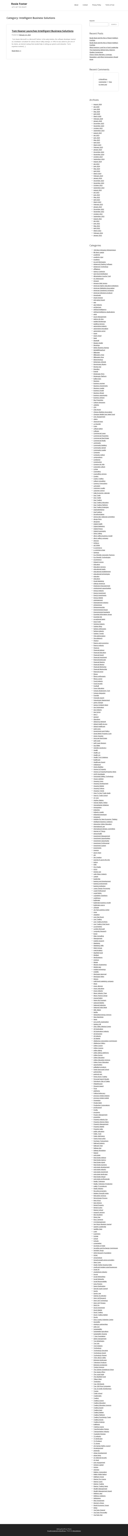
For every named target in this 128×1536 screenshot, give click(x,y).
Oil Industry (97, 1036)
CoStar (96, 469)
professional (98, 1107)
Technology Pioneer (100, 1355)
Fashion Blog (98, 626)
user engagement (99, 1462)
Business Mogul (99, 393)
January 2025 (98, 150)
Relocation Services (100, 1196)
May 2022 (97, 226)
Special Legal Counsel (101, 1289)
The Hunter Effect (99, 1372)
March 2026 (97, 116)
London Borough (99, 929)
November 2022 (99, 211)
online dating (98, 1050)
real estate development (102, 1167)
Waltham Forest (99, 1477)
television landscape (100, 1360)
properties (97, 1117)
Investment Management (102, 836)
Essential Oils (98, 617)
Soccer (96, 1274)
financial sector (98, 672)
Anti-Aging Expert (99, 300)
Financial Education (100, 652)
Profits (96, 1110)
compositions (98, 457)
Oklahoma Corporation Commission (105, 1041)
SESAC (96, 1255)
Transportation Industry (101, 1431)
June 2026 (97, 109)
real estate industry (100, 1169)
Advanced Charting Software (103, 264)
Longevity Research (100, 931)
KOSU (95, 869)
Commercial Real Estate (101, 438)
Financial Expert (99, 655)
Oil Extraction (98, 1034)
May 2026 (97, 112)
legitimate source (99, 905)
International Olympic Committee (104, 829)
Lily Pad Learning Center (101, 910)
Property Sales (98, 1129)
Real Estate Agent (99, 1162)
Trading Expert (98, 1408)
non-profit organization (101, 1022)
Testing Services (99, 1367)
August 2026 (98, 104)
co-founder (97, 424)
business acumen (99, 383)
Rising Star (97, 1217)
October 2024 (98, 157)
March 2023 (97, 202)
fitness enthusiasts (100, 676)
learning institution (100, 886)
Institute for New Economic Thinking (105, 819)
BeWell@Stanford (99, 350)
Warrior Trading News (101, 1486)
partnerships (98, 1072)
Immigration (98, 807)
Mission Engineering (100, 965)
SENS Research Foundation (102, 1253)
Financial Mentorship (100, 669)
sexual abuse (98, 1258)
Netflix (96, 1012)
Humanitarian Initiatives (101, 805)
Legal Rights (98, 893)
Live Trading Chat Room (102, 924)
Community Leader (100, 450)
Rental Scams (98, 1208)
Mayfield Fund (98, 953)
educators (97, 579)
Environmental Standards (102, 612)
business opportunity (100, 395)
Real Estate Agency (100, 1160)
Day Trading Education (101, 502)
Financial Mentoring (100, 667)
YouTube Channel (99, 1510)
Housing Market (99, 786)
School (96, 1239)
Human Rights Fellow (100, 803)
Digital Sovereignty (100, 531)
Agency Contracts (99, 271)
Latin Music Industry (100, 874)
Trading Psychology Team (102, 1417)
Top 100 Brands (99, 1384)
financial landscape (100, 660)
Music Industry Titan (100, 993)
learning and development (102, 881)
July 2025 (96, 135)
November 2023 (99, 183)
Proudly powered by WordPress (56, 1531)
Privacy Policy (96, 5)
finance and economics (101, 643)
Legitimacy (97, 898)
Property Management (101, 1124)
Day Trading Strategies (101, 507)
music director (98, 986)
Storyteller (97, 1322)
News (95, 1019)
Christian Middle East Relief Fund (104, 414)
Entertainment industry (101, 603)
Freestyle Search (99, 698)
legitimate (97, 900)
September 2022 (99, 216)
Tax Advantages (99, 1341)
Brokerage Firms (99, 374)
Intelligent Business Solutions (103, 822)
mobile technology (100, 969)
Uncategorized (98, 1448)
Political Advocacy (99, 1093)
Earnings (96, 552)
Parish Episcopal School (101, 1069)
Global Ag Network (100, 722)
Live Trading (98, 919)
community (97, 443)
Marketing (97, 943)
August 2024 (98, 161)
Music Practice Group (100, 996)
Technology (97, 1348)
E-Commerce (98, 548)
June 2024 (97, 166)
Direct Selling (98, 533)
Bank (95, 338)
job (95, 855)
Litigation (97, 915)
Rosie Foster (19, 4)
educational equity (100, 569)
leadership (97, 879)
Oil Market (97, 1038)
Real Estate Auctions (100, 1165)
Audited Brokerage (100, 321)
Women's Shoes (99, 1503)
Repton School (98, 1210)
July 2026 (96, 107)
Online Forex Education (101, 1062)
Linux (95, 912)
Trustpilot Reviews (100, 1434)
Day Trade (97, 495)
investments (97, 848)
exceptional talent (99, 619)
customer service (99, 490)
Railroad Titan (98, 1146)
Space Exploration (99, 1286)
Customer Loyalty (99, 488)
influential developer (100, 814)
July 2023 (96, 192)
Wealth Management (100, 1489)
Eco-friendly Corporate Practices (104, 555)
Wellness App (98, 1493)
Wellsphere (97, 1498)
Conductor (97, 460)
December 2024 (99, 152)
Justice (96, 862)
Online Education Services (102, 1060)
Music (95, 984)
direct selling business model (103, 536)
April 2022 (97, 228)
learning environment (100, 884)
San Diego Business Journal (102, 1224)
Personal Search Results (101, 1079)
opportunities (98, 1065)
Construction (98, 462)
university (97, 1450)
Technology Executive (101, 1350)
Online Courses (98, 1048)
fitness (96, 674)
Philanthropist (98, 1084)
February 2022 (98, 233)
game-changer (98, 702)
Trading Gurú (98, 1410)
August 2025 (98, 133)
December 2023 (99, 181)
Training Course (99, 1427)
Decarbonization (99, 514)
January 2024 (98, 178)
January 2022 (98, 235)
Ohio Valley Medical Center (102, 1026)
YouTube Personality (100, 1512)
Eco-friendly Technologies (102, 557)
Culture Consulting (99, 481)
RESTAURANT (98, 1215)
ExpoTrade (97, 622)
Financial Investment (100, 657)
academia (97, 255)
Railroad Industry (99, 1143)
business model (99, 390)
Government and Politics (102, 731)
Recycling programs (100, 1191)
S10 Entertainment (100, 1222)
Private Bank (98, 1103)
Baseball (96, 340)
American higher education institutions (106, 286)
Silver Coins (97, 1262)
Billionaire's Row (99, 355)
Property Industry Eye (101, 1119)
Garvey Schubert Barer (101, 705)
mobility (96, 972)
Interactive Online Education (103, 824)
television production (100, 1365)
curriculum (97, 486)
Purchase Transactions (101, 1141)
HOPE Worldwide (99, 774)
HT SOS (96, 798)
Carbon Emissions (99, 402)
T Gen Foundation (99, 1336)
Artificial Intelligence (100, 309)
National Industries (100, 1005)
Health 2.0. (97, 755)
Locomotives (98, 926)
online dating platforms (101, 1053)
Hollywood (97, 764)
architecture (97, 307)
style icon (97, 1327)
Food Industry (98, 681)
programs (97, 1112)
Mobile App (97, 967)
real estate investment (101, 1172)
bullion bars (97, 379)
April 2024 (97, 171)
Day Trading (98, 500)
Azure (95, 333)
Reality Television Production (103, 1184)
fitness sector (98, 679)
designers (97, 522)
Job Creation (98, 857)
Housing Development (101, 783)
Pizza (95, 1088)
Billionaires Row (99, 357)
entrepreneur (98, 605)
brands (96, 371)
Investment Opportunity (101, 841)
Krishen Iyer (97, 872)
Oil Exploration (98, 1029)
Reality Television (99, 1181)
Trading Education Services (102, 1405)
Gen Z (95, 714)
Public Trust (97, 1134)
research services (99, 1212)
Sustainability (98, 1329)
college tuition (98, 429)
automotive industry (100, 326)
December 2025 (99, 123)
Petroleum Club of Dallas (102, 1081)
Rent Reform (98, 1203)
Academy (97, 259)
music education (99, 988)
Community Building (100, 445)
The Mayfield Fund (100, 1377)
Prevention (97, 1100)
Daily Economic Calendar (102, 493)
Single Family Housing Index (103, 1265)
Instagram (97, 817)
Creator (96, 476)
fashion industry (99, 631)
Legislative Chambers (101, 895)
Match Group (98, 948)
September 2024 (99, 159)
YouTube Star (98, 1515)
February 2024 (98, 176)
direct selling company (101, 538)
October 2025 (98, 128)
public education (99, 1131)
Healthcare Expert (99, 762)
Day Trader (97, 498)
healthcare (97, 760)
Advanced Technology (101, 267)
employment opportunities (102, 588)
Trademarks (98, 1396)
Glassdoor (97, 719)
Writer (95, 1508)
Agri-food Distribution (101, 274)
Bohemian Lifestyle (100, 362)
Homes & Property (100, 769)
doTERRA (97, 545)
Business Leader (99, 388)
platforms (97, 1091)
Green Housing (98, 736)
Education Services (100, 567)
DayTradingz (98, 512)
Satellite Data (98, 1229)
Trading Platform (99, 1415)
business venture (99, 398)
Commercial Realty (100, 441)
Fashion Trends (99, 633)
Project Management (100, 1115)
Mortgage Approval (100, 974)
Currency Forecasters (100, 483)
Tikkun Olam (98, 1379)
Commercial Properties (101, 436)
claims (96, 419)
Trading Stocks (98, 1420)
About (76, 5)
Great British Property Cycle (103, 733)
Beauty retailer (98, 343)
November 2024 (99, 154)
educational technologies (102, 574)
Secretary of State (99, 1246)
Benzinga (97, 345)
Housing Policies (99, 788)
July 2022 (96, 221)
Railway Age (97, 1148)
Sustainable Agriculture (101, 1331)
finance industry (99, 645)
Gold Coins (97, 729)
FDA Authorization (99, 636)
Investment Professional (101, 843)
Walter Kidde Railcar (100, 1474)
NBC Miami (97, 1010)
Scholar (96, 1236)
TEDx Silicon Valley (100, 1358)
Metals (96, 962)
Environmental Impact (101, 610)
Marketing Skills (99, 945)
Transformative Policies (101, 1429)
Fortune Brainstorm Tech (102, 691)
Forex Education (99, 688)
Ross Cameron (98, 1219)
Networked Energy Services (102, 1015)
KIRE (95, 864)
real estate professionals (102, 1179)
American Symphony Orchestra (104, 290)
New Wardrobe (99, 1017)
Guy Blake (97, 745)
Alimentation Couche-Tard (102, 276)
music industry (98, 991)
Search (92, 21)
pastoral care (98, 1074)
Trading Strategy (99, 1422)
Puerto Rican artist (100, 1138)
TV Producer (98, 1441)
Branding (97, 369)
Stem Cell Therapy (100, 1303)
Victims (96, 1467)
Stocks (96, 1317)
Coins (95, 426)
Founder (96, 695)
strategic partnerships (101, 1324)
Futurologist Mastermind (102, 700)
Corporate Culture (99, 467)
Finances (96, 648)
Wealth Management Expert (103, 1491)
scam (95, 1231)
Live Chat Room (99, 917)
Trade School (98, 1393)
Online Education (99, 1057)
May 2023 (97, 197)
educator (96, 576)
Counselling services (100, 474)
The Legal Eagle (99, 1374)
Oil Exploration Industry (101, 1031)
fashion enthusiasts (100, 629)
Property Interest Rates (101, 1122)
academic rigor (98, 257)
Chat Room (97, 409)
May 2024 (97, 169)
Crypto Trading (99, 479)
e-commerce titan (99, 550)
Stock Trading (98, 1312)
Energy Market (98, 598)
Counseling (97, 471)
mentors (96, 960)
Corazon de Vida (99, 464)
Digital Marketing (99, 526)
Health (96, 750)
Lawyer (96, 876)
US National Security (100, 1458)
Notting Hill (97, 1024)
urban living (97, 1455)
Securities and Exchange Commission (106, 1248)
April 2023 (97, 200)
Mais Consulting (99, 936)
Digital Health (98, 524)
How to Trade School (101, 795)
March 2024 (97, 173)
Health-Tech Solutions (101, 757)
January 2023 (98, 207)
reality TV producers (100, 1186)
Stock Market (98, 1310)
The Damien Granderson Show (104, 1369)
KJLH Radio (97, 867)
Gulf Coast (97, 741)
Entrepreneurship (99, 607)
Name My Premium (100, 1000)
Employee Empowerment (102, 586)
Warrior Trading (99, 1484)
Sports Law (97, 1293)
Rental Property (99, 1205)
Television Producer (100, 1362)
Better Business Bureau (101, 348)
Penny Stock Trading (100, 1077)
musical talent (98, 998)
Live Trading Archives (101, 922)
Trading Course (99, 1401)
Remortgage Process (100, 1198)
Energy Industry (99, 591)
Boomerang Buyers (100, 364)
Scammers (97, 1234)
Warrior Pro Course (100, 1479)
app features (98, 305)
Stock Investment (99, 1308)
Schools (96, 1241)
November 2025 (99, 126)
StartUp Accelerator (100, 1296)
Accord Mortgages (100, 262)
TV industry (97, 1436)
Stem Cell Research (100, 1298)
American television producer (103, 293)
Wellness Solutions (100, 1496)
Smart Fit (96, 1269)
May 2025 (97, 140)
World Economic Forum (101, 1505)
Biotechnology (98, 360)
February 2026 (98, 119)
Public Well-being (99, 1136)
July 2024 (96, 164)
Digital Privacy (98, 529)
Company (97, 452)
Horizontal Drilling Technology (103, 776)
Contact (85, 5)
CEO (95, 407)
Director (96, 541)
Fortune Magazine (99, 693)
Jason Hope (97, 853)
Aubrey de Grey (99, 319)
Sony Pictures (98, 1284)
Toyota (96, 1391)
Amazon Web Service (100, 283)
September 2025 (99, 130)
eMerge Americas (99, 583)
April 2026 (97, 114)
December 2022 (99, 209)
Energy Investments (100, 595)
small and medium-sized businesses (105, 1267)
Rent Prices (97, 1200)
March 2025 (97, 145)
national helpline (99, 1003)
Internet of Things (99, 831)
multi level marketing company (104, 981)
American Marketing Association (104, 288)
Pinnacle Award (99, 1086)
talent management (100, 1339)
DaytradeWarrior (99, 510)
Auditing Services (99, 324)
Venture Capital (99, 1465)
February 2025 (98, 147)
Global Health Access (100, 724)
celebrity (96, 405)
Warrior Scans (98, 1482)
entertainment (98, 600)
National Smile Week (100, 1007)
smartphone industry (100, 1272)
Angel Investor (98, 298)
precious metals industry (102, 1096)
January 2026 (98, 121)
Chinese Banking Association (103, 412)
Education (97, 564)
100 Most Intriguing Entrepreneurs (105, 250)
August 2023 (98, 190)
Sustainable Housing (100, 1334)
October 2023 (98, 185)
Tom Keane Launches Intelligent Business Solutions (43, 31)
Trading (96, 1398)
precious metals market (101, 1098)
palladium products (100, 1067)
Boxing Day (97, 367)
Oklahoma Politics (99, 1043)
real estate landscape (101, 1174)
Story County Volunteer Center (103, 1320)
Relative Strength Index (101, 1193)
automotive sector (100, 331)
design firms (98, 519)
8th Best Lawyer (99, 252)
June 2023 (97, 195)
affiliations (97, 269)
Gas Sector (97, 712)
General (96, 717)
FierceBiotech (98, 638)
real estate (97, 1155)
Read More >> (16, 51)
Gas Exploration (99, 707)
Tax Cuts (96, 1343)
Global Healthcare (99, 726)
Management (98, 938)
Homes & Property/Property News (105, 772)
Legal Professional (100, 891)
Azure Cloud (97, 336)
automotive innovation (101, 329)
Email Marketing (99, 581)
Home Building (98, 767)
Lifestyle (96, 907)
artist (95, 314)
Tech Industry (98, 1346)
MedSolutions (98, 957)
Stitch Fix (96, 1305)
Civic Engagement (99, 417)
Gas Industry (98, 710)
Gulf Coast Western (100, 743)
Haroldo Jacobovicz (100, 748)
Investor (96, 850)
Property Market (99, 1127)
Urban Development (100, 1453)
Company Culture (99, 455)
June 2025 (97, 138)
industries (97, 810)
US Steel (96, 1460)
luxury (95, 934)
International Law (99, 826)
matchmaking (98, 950)
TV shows (97, 1443)
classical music (98, 421)
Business (96, 381)
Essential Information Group (103, 614)
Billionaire (97, 352)
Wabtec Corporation (100, 1472)
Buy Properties (98, 400)
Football (96, 686)
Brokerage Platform (100, 376)
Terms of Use (109, 5)
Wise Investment (99, 1500)
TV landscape (98, 1439)
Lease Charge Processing (102, 888)
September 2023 (99, 188)
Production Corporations (102, 1105)
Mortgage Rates (99, 976)
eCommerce (98, 560)
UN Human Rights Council (102, 1446)
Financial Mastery (99, 662)
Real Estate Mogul (99, 1177)
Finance (96, 641)
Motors (96, 979)
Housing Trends (99, 791)
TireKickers (97, 1381)
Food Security (98, 683)
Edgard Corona (99, 562)
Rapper (96, 1153)
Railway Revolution (100, 1150)
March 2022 (97, 231)
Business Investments (101, 386)
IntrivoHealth (98, 834)
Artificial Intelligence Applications (104, 312)
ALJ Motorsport (99, 279)
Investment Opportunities (102, 838)
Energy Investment (100, 593)
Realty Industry (98, 1188)
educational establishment (102, 571)
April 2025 (97, 142)
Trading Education (100, 1403)
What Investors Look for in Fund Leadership (104, 47)
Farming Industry (99, 624)
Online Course (98, 1046)
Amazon (96, 281)
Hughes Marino (99, 800)
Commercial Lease (100, 433)
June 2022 (97, 223)
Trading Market (99, 1412)
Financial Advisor (99, 650)
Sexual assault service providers (104, 1260)
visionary (96, 1470)
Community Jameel (100, 448)
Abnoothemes (77, 1531)
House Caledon (99, 779)
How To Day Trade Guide (102, 793)
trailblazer (97, 1424)
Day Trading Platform (101, 505)
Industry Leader (99, 812)
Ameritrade (97, 295)
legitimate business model (102, 903)
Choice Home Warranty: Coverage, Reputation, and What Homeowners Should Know (104, 57)
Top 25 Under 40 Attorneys (102, 1389)
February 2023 (98, 204)
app (95, 302)
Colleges (96, 431)
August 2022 (98, 219)
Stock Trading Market (101, 1315)
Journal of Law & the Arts (102, 860)
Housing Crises (98, 781)
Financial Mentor (99, 664)
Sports (96, 1291)
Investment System (100, 845)
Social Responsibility (100, 1281)
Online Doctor (98, 1055)
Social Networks (99, 1279)
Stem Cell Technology (101, 1300)
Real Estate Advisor (100, 1158)
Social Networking (99, 1277)
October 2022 (98, 214)
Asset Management (100, 317)
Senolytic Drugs (99, 1250)
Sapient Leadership (100, 1227)
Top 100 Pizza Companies (102, 1386)
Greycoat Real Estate (100, 738)
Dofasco (96, 543)
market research (99, 941)
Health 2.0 (97, 753)
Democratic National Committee (104, 517)
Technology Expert (100, 1353)
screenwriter (98, 1243)
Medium (96, 955)
